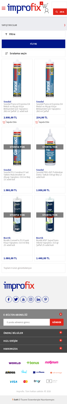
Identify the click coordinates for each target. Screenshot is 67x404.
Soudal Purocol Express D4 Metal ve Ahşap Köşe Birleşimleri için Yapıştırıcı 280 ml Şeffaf (49, 108)
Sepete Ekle (11, 122)
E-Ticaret (23, 399)
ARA (62, 11)
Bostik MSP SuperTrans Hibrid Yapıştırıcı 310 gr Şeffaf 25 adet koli (47, 243)
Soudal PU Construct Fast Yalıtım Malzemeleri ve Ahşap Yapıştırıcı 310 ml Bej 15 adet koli (17, 176)
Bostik (7, 238)
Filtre (33, 43)
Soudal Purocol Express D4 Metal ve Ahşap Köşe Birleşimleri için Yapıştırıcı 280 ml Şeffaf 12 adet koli (17, 108)
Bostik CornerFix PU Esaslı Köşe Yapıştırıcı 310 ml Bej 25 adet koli (16, 243)
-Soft (15, 399)
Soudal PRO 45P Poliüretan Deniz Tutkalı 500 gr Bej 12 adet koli (49, 175)
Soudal (7, 101)
